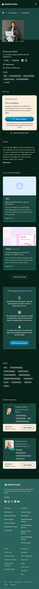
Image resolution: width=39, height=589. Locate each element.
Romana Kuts (26, 13)
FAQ (5, 582)
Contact (6, 497)
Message (16, 60)
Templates (24, 570)
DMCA (6, 584)
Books (23, 563)
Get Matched (8, 512)
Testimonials (8, 530)
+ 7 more (7, 82)
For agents (12, 584)
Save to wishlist (21, 119)
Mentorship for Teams (11, 526)
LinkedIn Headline (9, 569)
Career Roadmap (9, 556)
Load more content (19, 277)
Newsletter (24, 552)
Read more (6, 162)
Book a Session (9, 519)
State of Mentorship (27, 556)
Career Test (7, 552)
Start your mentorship (19, 343)
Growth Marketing (22, 79)
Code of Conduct (28, 582)
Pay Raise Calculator (10, 559)
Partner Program (26, 543)
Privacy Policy (18, 582)
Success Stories (26, 512)
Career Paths (25, 567)
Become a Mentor (9, 523)
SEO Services (25, 515)
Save (7, 60)
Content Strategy (28, 76)
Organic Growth (9, 79)
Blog (22, 574)
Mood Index (24, 559)
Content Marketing (15, 76)
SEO (5, 76)
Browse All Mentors (10, 515)
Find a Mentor (13, 13)
